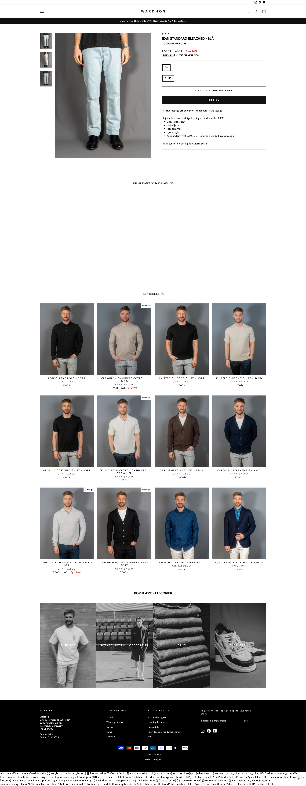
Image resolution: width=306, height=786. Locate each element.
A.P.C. (166, 34)
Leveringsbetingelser (158, 722)
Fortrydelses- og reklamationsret (164, 732)
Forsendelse (168, 55)
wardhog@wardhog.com (51, 726)
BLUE (168, 78)
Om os (109, 727)
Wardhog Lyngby (114, 722)
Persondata (153, 727)
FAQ (150, 736)
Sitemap (110, 736)
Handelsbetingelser (157, 717)
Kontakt (110, 717)
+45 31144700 (46, 729)
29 (166, 67)
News (109, 732)
